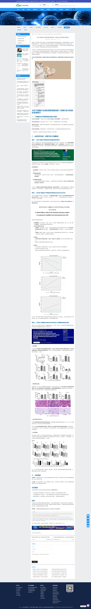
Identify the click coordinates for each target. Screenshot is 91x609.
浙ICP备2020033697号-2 (58, 607)
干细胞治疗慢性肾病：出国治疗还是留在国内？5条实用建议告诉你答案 (45, 576)
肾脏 (33, 42)
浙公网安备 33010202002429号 (68, 607)
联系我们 (67, 9)
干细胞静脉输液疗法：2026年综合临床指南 (23, 117)
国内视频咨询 (20, 42)
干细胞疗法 (31, 27)
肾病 (63, 523)
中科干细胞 (18, 593)
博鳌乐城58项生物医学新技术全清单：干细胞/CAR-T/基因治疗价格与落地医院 (22, 103)
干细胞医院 (52, 27)
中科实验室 (18, 592)
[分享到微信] (37, 533)
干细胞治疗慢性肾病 (37, 523)
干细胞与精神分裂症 (55, 593)
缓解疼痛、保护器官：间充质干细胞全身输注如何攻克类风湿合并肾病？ (45, 569)
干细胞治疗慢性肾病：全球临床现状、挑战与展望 (60, 574)
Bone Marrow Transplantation (47, 142)
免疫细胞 (42, 9)
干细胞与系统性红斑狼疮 (56, 601)
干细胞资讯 (61, 9)
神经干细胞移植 (38, 27)
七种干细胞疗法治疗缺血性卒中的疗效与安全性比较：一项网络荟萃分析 (23, 111)
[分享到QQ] (36, 533)
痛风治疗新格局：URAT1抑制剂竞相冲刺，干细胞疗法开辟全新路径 (23, 92)
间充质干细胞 (45, 27)
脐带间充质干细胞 (54, 195)
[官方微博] (88, 521)
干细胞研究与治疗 (49, 325)
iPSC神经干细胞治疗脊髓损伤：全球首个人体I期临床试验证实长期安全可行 (25, 49)
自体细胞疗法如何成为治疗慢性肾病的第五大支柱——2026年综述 (44, 571)
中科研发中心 (18, 590)
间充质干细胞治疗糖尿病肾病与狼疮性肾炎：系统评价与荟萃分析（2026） (65, 571)
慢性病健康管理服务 (21, 38)
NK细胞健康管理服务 (21, 40)
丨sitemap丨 (20, 607)
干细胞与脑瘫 (19, 29)
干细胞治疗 (25, 27)
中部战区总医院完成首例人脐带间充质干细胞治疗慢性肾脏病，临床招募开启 (65, 569)
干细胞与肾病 (67, 27)
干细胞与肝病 (54, 590)
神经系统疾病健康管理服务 (22, 36)
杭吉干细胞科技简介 (19, 587)
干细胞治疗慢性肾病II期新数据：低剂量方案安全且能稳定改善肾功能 (45, 574)
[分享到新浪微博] (39, 533)
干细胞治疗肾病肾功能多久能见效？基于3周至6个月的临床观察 (48, 508)
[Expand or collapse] (43, 82)
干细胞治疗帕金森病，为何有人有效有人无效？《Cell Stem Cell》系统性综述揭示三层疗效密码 (25, 69)
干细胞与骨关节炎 (55, 602)
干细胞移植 (18, 27)
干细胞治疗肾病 (51, 523)
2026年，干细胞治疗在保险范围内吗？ (25, 54)
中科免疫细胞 (18, 595)
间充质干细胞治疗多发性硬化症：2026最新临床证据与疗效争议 (22, 120)
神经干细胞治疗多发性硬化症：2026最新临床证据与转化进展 (23, 79)
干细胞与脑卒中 (55, 595)
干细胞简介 (25, 29)
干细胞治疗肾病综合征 (58, 523)
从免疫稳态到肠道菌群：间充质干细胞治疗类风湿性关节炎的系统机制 (23, 89)
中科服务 (28, 9)
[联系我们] (88, 518)
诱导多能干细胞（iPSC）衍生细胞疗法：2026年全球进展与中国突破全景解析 (25, 59)
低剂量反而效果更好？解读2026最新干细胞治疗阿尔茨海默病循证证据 (23, 114)
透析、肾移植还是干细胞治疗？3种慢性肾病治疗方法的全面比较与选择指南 (65, 576)
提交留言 (34, 561)
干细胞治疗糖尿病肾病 (44, 523)
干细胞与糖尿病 (59, 27)
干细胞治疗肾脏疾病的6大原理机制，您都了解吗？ (47, 131)
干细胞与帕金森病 (55, 592)
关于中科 (54, 9)
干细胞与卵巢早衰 (55, 599)
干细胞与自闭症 (55, 598)
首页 (18, 9)
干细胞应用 (48, 9)
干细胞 (23, 9)
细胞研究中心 (35, 9)
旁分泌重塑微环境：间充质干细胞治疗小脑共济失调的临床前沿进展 (25, 64)
